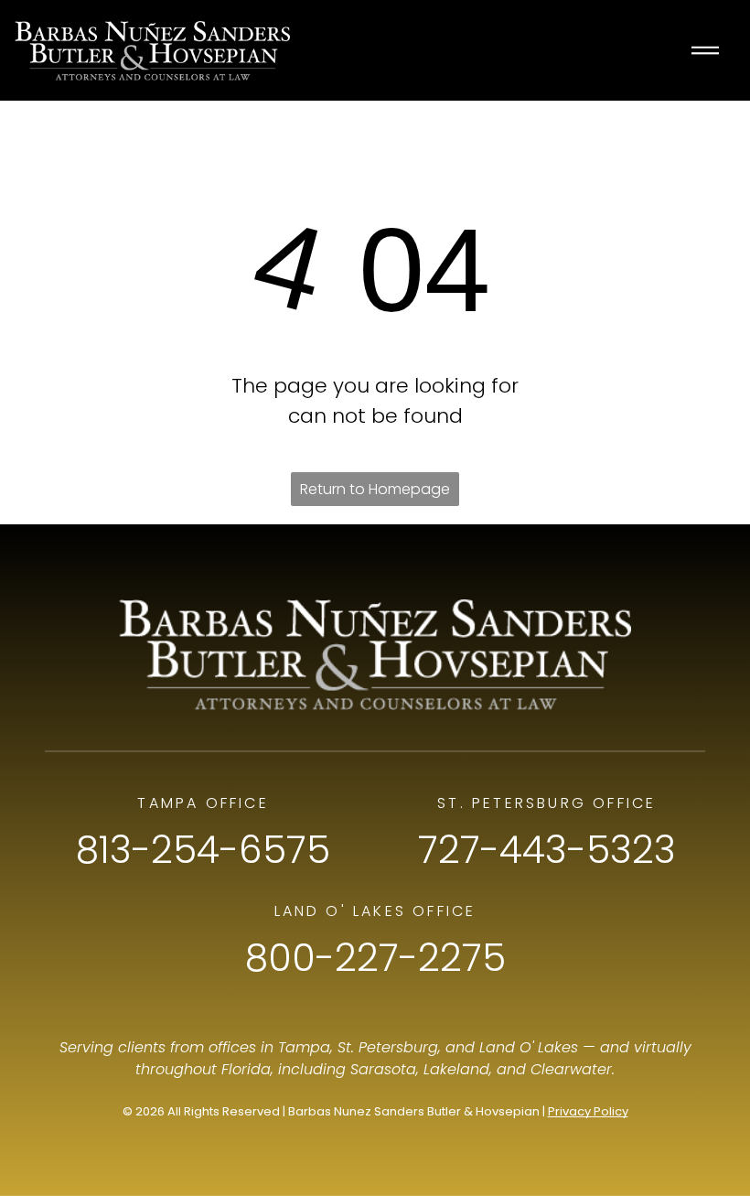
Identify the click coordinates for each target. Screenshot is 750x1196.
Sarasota (383, 1069)
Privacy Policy (588, 1111)
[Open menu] (705, 50)
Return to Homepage (375, 489)
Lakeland (456, 1069)
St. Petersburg (388, 1047)
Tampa (304, 1047)
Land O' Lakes (528, 1047)
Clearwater (571, 1069)
